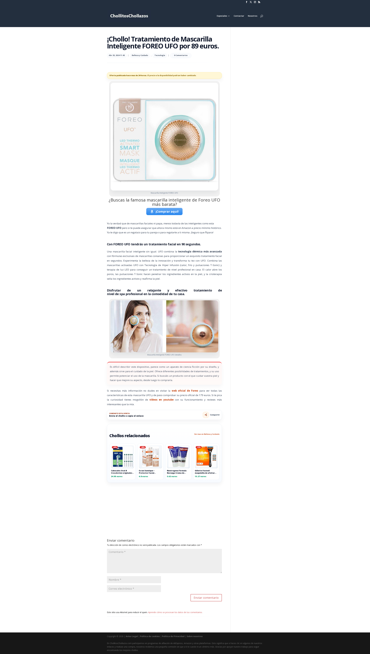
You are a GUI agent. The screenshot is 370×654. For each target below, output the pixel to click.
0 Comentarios (181, 55)
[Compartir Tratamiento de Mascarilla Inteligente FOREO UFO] (206, 415)
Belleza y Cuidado (140, 55)
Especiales (222, 16)
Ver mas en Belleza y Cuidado (206, 434)
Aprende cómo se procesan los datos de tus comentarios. (175, 612)
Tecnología (160, 55)
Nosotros (252, 16)
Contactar (239, 16)
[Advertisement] (164, 504)
